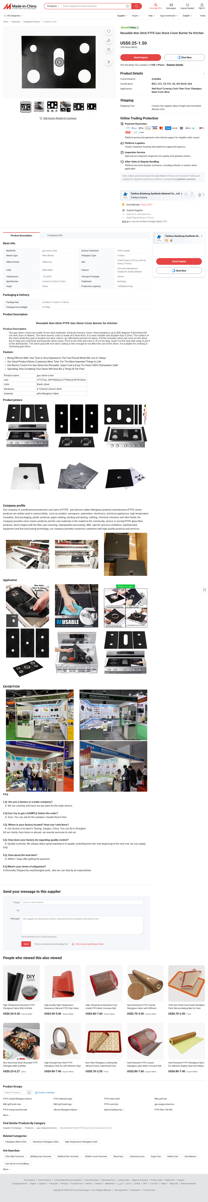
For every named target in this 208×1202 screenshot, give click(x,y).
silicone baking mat (113, 1109)
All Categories (13, 15)
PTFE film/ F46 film (164, 1109)
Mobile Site (170, 1180)
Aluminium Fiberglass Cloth (45, 1141)
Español (42, 1183)
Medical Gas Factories (68, 1156)
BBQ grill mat (161, 1098)
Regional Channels (140, 1180)
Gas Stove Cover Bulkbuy (17, 1163)
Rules (203, 15)
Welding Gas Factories (40, 1156)
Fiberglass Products (31, 21)
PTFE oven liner (111, 1104)
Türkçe (163, 1183)
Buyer (135, 15)
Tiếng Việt (173, 1183)
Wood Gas (118, 1156)
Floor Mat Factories (14, 1156)
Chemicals (15, 21)
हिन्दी (145, 1183)
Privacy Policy (149, 1190)
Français (64, 1183)
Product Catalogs (46, 1092)
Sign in (202, 8)
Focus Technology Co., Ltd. (84, 1190)
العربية (120, 1183)
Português (53, 1183)
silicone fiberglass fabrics (65, 1109)
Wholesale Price (108, 1180)
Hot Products (29, 1180)
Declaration (135, 1190)
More (5, 1169)
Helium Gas (172, 1156)
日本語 (137, 1183)
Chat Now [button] (186, 57)
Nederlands (110, 1183)
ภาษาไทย (154, 1183)
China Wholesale (92, 1180)
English (33, 1183)
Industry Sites (123, 1180)
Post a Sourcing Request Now (88, 944)
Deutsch (98, 1183)
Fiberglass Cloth (50, 21)
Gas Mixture (190, 1156)
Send (26, 944)
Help (150, 15)
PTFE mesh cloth (112, 1098)
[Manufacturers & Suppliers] (19, 6)
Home (5, 21)
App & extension (167, 15)
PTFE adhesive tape (63, 1098)
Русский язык (77, 1183)
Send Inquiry (141, 57)
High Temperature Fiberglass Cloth (81, 1141)
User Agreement (121, 1190)
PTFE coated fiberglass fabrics (17, 1098)
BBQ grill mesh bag (62, 1104)
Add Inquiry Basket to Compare (59, 118)
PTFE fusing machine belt (15, 1109)
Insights (181, 1180)
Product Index (156, 1180)
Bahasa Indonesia (188, 1183)
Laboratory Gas (137, 1156)
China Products (44, 1180)
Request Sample (175, 64)
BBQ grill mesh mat (12, 1104)
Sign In (125, 221)
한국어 (128, 1183)
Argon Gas (156, 1156)
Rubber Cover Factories (96, 1156)
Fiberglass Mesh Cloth (15, 1141)
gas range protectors (164, 1104)
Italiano (89, 1183)
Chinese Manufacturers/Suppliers (67, 1180)
